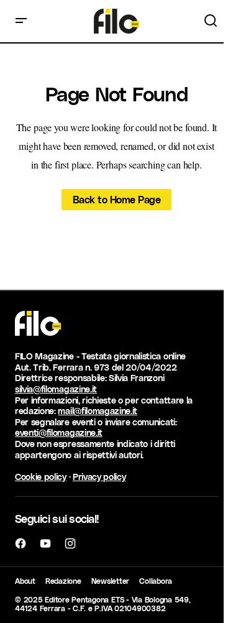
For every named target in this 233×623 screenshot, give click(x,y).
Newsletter (110, 580)
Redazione (63, 580)
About (25, 580)
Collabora (155, 580)
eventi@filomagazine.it (59, 432)
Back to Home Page (117, 199)
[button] (21, 21)
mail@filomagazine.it (97, 410)
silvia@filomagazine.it (56, 389)
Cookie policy (40, 476)
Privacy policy (99, 476)
